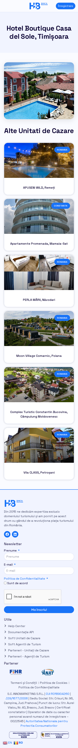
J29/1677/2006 (17, 698)
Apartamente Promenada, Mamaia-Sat (39, 244)
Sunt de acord (17, 583)
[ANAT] (55, 672)
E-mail (8, 565)
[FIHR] (23, 672)
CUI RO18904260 (57, 694)
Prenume (10, 551)
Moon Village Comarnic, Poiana (39, 356)
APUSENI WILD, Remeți (39, 188)
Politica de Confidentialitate (24, 579)
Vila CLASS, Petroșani (39, 472)
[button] (3, 6)
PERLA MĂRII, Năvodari (39, 300)
